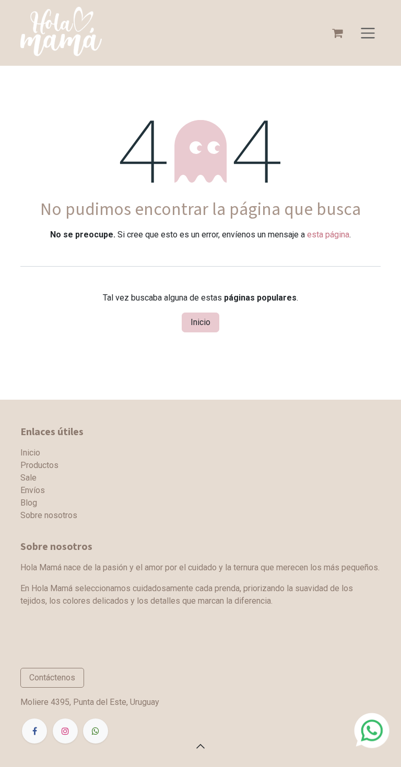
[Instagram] (65, 731)
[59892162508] (371, 730)
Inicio (200, 322)
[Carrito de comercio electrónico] (337, 32)
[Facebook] (34, 731)
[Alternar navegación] (368, 33)
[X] (95, 731)
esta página (328, 234)
